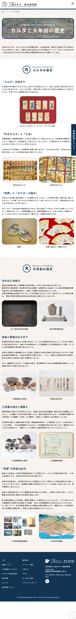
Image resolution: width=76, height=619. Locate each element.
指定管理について (8, 587)
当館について (6, 565)
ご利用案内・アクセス (9, 569)
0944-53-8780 (54, 575)
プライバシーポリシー (30, 583)
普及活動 (5, 578)
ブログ (25, 574)
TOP (3, 560)
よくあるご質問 (28, 578)
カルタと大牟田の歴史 (9, 574)
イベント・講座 (28, 565)
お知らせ (26, 569)
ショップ (5, 583)
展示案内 (26, 560)
